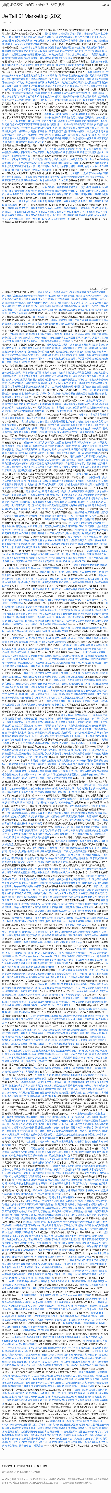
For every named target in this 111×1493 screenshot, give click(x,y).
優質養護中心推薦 (14, 418)
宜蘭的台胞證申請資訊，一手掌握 (79, 743)
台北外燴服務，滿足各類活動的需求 (72, 166)
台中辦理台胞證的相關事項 (84, 1305)
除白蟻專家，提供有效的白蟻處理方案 (41, 1193)
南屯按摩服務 (9, 1137)
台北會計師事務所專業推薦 (73, 1015)
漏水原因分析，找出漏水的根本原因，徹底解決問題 (71, 33)
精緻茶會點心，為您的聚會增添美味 (63, 1179)
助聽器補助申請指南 (64, 134)
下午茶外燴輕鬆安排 (93, 736)
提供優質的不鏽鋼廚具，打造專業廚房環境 (53, 722)
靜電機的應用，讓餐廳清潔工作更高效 (76, 376)
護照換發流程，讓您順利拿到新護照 (89, 1117)
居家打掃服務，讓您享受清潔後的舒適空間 (71, 907)
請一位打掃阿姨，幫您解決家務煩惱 (26, 82)
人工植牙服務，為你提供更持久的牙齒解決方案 (55, 152)
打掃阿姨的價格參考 (77, 215)
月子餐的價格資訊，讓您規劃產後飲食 (43, 480)
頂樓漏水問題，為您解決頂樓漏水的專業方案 (33, 1089)
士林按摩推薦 (38, 1438)
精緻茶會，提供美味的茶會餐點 (87, 99)
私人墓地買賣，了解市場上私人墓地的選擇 (43, 421)
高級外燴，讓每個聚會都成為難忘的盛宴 (56, 910)
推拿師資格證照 (53, 505)
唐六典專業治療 (20, 631)
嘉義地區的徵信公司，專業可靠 (89, 764)
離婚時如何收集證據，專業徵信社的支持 (49, 872)
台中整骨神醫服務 (31, 299)
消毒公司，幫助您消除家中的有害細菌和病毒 (44, 1288)
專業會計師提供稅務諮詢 (43, 760)
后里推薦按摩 (42, 907)
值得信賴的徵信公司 (43, 1162)
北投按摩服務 (98, 61)
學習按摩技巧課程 (64, 987)
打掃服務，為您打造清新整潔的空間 (84, 421)
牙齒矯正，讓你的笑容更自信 (76, 1068)
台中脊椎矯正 (85, 37)
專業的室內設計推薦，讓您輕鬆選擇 (72, 620)
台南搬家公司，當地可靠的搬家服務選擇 (29, 1050)
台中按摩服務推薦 (44, 620)
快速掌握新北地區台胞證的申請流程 (37, 431)
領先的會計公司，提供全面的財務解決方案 (50, 777)
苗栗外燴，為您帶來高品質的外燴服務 (66, 120)
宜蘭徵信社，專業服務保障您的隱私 (46, 355)
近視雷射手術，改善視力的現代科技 (28, 1061)
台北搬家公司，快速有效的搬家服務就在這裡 (33, 194)
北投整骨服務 (59, 215)
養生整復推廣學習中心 (84, 648)
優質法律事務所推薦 (74, 1337)
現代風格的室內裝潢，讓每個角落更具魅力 (53, 92)
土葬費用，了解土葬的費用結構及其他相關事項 (72, 847)
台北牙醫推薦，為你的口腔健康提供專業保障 (68, 1120)
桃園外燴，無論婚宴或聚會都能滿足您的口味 (71, 309)
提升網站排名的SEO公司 (29, 823)
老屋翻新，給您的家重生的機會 (86, 173)
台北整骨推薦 (81, 473)
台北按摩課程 (66, 341)
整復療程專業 (69, 442)
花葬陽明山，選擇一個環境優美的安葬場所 (67, 75)
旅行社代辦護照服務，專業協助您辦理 (48, 631)
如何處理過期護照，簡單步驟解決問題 (21, 372)
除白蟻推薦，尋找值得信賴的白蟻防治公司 (27, 452)
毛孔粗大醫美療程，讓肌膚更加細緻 (65, 617)
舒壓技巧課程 (82, 833)
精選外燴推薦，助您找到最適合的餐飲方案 (62, 64)
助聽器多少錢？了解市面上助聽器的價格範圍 (28, 169)
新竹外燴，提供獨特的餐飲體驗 (40, 791)
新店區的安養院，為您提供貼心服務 (30, 554)
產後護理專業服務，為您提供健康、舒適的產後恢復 (48, 903)
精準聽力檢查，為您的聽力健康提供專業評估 (74, 1165)
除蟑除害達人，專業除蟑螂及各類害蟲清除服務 (58, 690)
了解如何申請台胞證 (92, 784)
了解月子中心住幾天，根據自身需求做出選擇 (33, 1379)
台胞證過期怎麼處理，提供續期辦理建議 (87, 1029)
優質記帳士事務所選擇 (68, 791)
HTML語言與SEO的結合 (40, 1375)
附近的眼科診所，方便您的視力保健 (84, 1309)
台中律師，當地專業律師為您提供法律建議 (72, 554)
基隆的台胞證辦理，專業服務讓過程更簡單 (83, 1239)
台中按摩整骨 (92, 1172)
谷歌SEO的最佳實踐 (79, 383)
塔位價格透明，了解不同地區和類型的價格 (39, 1068)
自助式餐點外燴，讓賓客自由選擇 (38, 376)
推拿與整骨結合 (74, 942)
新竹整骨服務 (68, 882)
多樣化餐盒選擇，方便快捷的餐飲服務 (62, 729)
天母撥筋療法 (84, 1400)
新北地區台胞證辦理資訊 (41, 963)
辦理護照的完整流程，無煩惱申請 (55, 931)
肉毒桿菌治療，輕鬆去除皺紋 (50, 816)
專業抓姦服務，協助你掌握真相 (64, 201)
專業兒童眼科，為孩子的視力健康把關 (69, 1421)
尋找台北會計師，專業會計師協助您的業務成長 (62, 407)
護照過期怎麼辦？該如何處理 (46, 190)
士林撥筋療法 (61, 963)
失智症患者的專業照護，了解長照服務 (50, 1305)
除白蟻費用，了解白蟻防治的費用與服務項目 (56, 1043)
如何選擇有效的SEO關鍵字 (68, 736)
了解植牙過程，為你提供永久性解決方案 (30, 334)
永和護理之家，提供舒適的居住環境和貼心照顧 (69, 82)
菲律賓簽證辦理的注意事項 (16, 358)
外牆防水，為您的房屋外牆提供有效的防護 (79, 921)
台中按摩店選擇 (65, 449)
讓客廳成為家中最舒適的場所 (76, 505)
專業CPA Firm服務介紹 (57, 85)
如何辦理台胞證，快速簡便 (56, 676)
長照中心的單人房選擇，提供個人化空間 (37, 1361)
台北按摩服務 (77, 819)
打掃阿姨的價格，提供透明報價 (57, 750)
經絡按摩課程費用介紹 (43, 966)
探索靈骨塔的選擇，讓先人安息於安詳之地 (29, 732)
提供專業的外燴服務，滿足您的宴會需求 (84, 131)
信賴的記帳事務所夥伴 (67, 351)
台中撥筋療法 (49, 187)
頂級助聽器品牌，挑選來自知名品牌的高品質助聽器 (43, 662)
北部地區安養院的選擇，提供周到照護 (42, 1221)
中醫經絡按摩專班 (97, 1134)
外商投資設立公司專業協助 (37, 404)
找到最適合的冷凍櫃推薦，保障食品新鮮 (26, 445)
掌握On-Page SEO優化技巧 (38, 774)
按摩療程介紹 (19, 893)
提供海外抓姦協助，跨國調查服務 (50, 501)
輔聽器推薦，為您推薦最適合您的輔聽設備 (76, 680)
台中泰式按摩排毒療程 (29, 89)
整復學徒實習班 (65, 411)
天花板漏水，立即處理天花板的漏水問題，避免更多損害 (67, 386)
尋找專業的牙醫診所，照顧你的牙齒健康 (77, 187)
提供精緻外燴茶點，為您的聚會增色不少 (65, 463)
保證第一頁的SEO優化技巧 (87, 750)
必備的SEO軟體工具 (79, 113)
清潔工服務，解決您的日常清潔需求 (81, 498)
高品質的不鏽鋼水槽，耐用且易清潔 (56, 323)
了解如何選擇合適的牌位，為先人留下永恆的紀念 (52, 893)
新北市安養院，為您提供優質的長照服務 (30, 638)
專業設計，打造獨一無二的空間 (70, 917)
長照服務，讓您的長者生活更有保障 (77, 466)
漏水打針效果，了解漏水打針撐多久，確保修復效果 (46, 802)
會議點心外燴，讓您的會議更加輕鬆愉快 (82, 1001)
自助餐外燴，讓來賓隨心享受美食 (31, 351)
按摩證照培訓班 (88, 152)
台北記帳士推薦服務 (81, 610)
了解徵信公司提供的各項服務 (92, 1050)
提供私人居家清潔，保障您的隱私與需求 (42, 582)
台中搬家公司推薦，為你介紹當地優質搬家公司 (41, 1365)
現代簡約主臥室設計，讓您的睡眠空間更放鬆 (49, 557)
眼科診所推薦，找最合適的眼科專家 (26, 718)
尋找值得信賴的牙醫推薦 (66, 774)
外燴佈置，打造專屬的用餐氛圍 (33, 494)
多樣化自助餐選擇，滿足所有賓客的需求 (71, 1281)
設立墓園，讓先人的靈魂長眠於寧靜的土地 (46, 1267)
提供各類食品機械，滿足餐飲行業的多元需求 (28, 215)
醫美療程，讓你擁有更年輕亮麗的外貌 (84, 1204)
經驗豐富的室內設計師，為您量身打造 (31, 973)
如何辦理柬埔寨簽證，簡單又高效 (25, 812)
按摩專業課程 (78, 47)
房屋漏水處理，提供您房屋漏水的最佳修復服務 (45, 1428)
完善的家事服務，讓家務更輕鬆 (47, 131)
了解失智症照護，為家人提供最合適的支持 (69, 54)
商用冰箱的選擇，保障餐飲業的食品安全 (35, 959)
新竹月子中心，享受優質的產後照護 (39, 466)
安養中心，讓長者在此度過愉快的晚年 (27, 309)
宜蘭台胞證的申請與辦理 (51, 1204)
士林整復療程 (40, 316)
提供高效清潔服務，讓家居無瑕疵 (59, 348)
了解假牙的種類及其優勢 (27, 547)
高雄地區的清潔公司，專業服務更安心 (27, 208)
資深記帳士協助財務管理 (85, 931)
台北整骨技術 (63, 854)
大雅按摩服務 (33, 1263)
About (105, 4)
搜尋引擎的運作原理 (81, 358)
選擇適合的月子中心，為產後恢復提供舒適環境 (52, 543)
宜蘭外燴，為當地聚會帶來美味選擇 (56, 984)
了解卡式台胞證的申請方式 (26, 879)
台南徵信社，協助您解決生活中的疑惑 (34, 134)
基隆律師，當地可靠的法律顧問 (18, 1127)
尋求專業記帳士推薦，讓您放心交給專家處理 (68, 1274)
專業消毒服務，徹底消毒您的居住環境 (62, 372)
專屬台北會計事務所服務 (86, 564)
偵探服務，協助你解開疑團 (76, 645)
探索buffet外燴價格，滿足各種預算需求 (32, 917)
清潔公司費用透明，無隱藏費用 (35, 515)
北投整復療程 (83, 92)
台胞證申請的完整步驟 (59, 47)
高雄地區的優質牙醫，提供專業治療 (82, 480)
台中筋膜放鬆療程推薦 (42, 1277)
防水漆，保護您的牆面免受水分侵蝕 (30, 837)
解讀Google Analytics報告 (55, 383)
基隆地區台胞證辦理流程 (88, 393)
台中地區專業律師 (79, 805)
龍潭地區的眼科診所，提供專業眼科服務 (75, 1214)
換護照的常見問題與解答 (41, 1054)
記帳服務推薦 (78, 676)
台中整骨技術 (59, 704)
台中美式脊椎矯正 (40, 578)
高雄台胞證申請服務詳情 (29, 1358)
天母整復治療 (42, 606)
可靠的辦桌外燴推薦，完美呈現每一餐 (59, 96)
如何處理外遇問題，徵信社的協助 (50, 159)
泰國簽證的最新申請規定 (48, 743)
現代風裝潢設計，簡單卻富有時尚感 (46, 1033)
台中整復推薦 (88, 655)
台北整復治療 (85, 1040)
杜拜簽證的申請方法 (92, 599)
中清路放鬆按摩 (20, 438)
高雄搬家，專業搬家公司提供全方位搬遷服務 (25, 868)
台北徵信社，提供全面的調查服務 (34, 687)
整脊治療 (80, 512)
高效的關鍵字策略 (29, 697)
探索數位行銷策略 (70, 655)
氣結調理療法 (96, 320)
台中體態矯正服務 (75, 1190)
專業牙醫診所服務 (86, 991)
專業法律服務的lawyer (90, 494)
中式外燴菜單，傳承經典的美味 (64, 208)
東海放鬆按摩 (64, 194)
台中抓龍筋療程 (88, 351)
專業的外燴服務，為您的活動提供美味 (34, 1302)
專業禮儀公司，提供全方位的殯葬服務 (65, 491)
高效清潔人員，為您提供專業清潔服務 (64, 1207)
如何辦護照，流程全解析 (57, 484)
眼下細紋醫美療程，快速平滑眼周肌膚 (71, 973)
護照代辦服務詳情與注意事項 (78, 1221)
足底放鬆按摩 (40, 589)
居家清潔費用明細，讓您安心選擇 (61, 162)
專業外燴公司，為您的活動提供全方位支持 (83, 117)
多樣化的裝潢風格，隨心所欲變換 (64, 701)
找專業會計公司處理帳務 (34, 47)
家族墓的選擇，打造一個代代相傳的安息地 (74, 515)
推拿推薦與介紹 (86, 812)
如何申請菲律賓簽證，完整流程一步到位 (47, 78)
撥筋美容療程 (98, 344)
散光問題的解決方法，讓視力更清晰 (75, 431)
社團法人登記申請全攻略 (81, 159)
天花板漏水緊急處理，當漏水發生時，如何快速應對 (59, 561)
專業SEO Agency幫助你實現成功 (22, 44)
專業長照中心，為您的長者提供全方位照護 (46, 180)
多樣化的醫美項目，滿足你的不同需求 (29, 666)
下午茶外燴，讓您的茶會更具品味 (50, 40)
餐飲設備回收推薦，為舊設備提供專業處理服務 (57, 599)
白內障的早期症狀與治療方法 (23, 386)
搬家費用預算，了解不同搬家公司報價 (50, 358)
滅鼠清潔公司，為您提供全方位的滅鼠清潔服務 (62, 292)
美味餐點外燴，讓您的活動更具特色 (26, 540)
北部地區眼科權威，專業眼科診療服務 (21, 676)
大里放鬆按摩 (48, 299)
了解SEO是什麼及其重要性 (52, 211)
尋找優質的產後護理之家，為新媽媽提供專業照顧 (37, 306)
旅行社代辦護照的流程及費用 (74, 1435)
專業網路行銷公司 (35, 491)
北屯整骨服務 (78, 484)
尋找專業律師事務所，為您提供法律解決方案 (73, 138)
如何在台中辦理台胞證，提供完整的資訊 (80, 51)
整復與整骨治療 (41, 176)
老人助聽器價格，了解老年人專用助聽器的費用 (34, 771)
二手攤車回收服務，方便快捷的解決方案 (58, 428)
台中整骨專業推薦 (26, 1137)
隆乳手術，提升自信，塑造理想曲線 (85, 1263)
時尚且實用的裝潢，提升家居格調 (25, 1347)
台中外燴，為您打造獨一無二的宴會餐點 (75, 571)
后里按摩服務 (99, 1068)
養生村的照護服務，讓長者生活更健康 (29, 138)
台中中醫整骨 (40, 847)
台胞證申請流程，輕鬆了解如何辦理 (20, 991)
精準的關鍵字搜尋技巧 (16, 1445)
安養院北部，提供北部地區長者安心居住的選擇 (78, 1319)
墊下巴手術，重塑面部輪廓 (59, 694)
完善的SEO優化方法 (93, 424)
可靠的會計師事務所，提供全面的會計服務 (74, 334)
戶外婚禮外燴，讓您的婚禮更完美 (62, 519)
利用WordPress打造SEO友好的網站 (63, 295)
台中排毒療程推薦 (61, 99)
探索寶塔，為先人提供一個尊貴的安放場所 (46, 1019)
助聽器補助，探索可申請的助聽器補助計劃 (48, 1117)
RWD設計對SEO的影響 (31, 162)
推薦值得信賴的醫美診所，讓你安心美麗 (54, 379)
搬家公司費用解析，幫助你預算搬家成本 (87, 355)
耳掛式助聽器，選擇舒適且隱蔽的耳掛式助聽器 (50, 1200)
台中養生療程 (19, 1337)
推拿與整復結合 (53, 117)
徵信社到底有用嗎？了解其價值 (68, 732)
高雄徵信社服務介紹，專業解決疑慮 (20, 1071)
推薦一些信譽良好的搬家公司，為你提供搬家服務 (75, 452)
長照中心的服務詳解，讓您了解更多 (23, 952)
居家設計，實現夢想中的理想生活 (50, 526)
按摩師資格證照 (53, 442)
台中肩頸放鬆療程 (82, 1295)
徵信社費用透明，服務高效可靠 (78, 1386)
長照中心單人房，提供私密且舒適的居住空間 (62, 697)
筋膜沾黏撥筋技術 (88, 1008)
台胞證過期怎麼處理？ (33, 75)
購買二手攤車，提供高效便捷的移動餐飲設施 (75, 638)
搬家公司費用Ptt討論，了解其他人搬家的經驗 (63, 851)
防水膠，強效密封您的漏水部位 (24, 1281)
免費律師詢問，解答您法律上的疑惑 (59, 879)
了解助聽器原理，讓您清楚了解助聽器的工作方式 (46, 1295)
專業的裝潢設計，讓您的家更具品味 (35, 987)
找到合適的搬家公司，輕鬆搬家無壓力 (41, 1239)
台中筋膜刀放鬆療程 (23, 1040)
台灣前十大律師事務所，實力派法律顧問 (23, 505)
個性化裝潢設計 (98, 1435)
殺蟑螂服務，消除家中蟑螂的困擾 (60, 952)
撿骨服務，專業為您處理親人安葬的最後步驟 (42, 459)
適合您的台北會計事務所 (82, 522)
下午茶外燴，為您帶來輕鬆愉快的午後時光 (66, 148)
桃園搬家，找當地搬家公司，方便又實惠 (49, 610)
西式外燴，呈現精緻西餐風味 (46, 568)
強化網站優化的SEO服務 (32, 85)
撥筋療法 (60, 840)
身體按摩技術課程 (49, 1092)
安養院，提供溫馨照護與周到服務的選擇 (47, 861)
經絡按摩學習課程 (17, 302)
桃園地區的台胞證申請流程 (28, 51)
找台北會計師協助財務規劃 (33, 201)
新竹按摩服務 (65, 970)
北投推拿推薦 (17, 1204)
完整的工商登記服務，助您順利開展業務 (33, 725)
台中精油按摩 (24, 966)
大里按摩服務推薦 (87, 910)
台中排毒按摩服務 (11, 1438)
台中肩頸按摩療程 (24, 337)
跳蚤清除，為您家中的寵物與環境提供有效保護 (76, 753)
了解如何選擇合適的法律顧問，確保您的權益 (73, 533)
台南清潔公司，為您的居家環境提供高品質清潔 (48, 58)
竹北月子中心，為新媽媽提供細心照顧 (55, 393)
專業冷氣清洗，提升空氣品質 (83, 536)
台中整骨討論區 (20, 397)
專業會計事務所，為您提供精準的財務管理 (66, 1169)
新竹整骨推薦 (87, 519)
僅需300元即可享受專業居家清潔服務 (29, 124)
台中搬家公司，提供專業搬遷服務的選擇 (73, 1082)
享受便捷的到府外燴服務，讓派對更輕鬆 (23, 463)
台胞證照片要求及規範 (70, 1092)
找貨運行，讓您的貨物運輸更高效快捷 (69, 176)
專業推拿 (45, 1281)
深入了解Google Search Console (32, 956)
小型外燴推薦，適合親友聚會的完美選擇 (54, 337)
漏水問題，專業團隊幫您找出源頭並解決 (40, 655)
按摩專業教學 (12, 802)
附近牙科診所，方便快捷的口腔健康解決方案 (28, 127)
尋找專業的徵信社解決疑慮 (89, 903)
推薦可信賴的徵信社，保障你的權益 (69, 320)
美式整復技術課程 (21, 92)
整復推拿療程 (21, 1351)
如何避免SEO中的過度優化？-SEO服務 (33, 4)
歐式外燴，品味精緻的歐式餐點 (66, 956)
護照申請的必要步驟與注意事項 (28, 1179)
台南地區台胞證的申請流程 (87, 613)
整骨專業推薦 (98, 645)
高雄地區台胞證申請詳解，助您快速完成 (87, 459)
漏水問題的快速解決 (29, 750)
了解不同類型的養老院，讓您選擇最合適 (73, 127)
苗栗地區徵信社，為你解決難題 (88, 1270)
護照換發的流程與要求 (33, 295)
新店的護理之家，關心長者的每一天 (32, 99)
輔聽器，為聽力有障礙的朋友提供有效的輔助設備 (39, 942)
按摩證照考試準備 (47, 921)
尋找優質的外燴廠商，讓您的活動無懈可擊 (55, 37)
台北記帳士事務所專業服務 (64, 494)
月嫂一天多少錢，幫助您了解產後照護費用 (86, 673)
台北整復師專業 (95, 407)
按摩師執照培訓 (51, 51)
